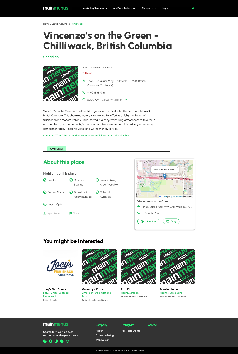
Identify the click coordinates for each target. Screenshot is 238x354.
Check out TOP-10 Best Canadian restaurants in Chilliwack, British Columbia (86, 135)
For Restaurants (131, 330)
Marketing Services (93, 8)
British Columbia (61, 24)
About (99, 330)
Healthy (125, 292)
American (88, 292)
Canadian (51, 57)
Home (46, 24)
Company (147, 8)
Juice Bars (176, 292)
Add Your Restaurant (124, 8)
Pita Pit (126, 289)
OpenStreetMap (176, 196)
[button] (165, 176)
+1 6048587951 (96, 92)
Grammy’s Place (93, 289)
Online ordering (105, 335)
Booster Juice (169, 289)
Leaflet (164, 196)
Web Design (102, 339)
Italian (135, 292)
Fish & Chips (50, 292)
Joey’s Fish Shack (54, 289)
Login (165, 8)
